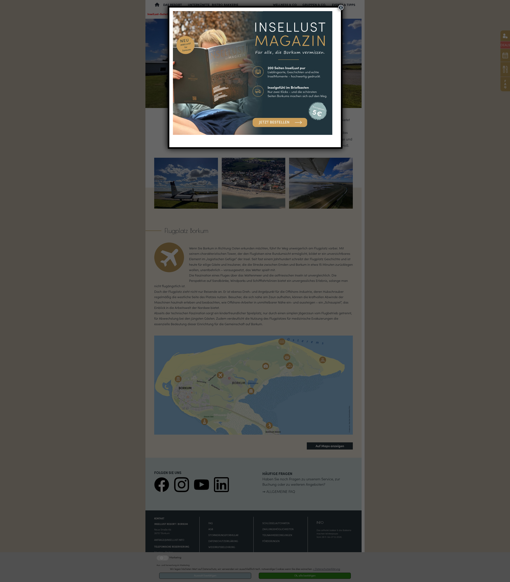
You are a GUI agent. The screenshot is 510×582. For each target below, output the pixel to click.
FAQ (210, 523)
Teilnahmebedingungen (277, 535)
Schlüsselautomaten (275, 523)
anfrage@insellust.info (169, 539)
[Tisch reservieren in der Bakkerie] (505, 69)
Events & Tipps (343, 5)
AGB (210, 529)
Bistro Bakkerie (225, 5)
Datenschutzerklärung (223, 541)
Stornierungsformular (223, 535)
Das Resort (172, 5)
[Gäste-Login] (505, 36)
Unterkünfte (199, 5)
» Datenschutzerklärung (326, 569)
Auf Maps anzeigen (330, 446)
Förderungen (271, 541)
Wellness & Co (285, 5)
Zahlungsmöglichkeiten (277, 529)
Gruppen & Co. (314, 5)
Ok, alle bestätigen (305, 575)
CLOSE (502, 493)
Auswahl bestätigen (205, 575)
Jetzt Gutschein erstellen (473, 535)
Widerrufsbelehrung (221, 547)
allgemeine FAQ (280, 491)
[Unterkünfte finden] (505, 55)
